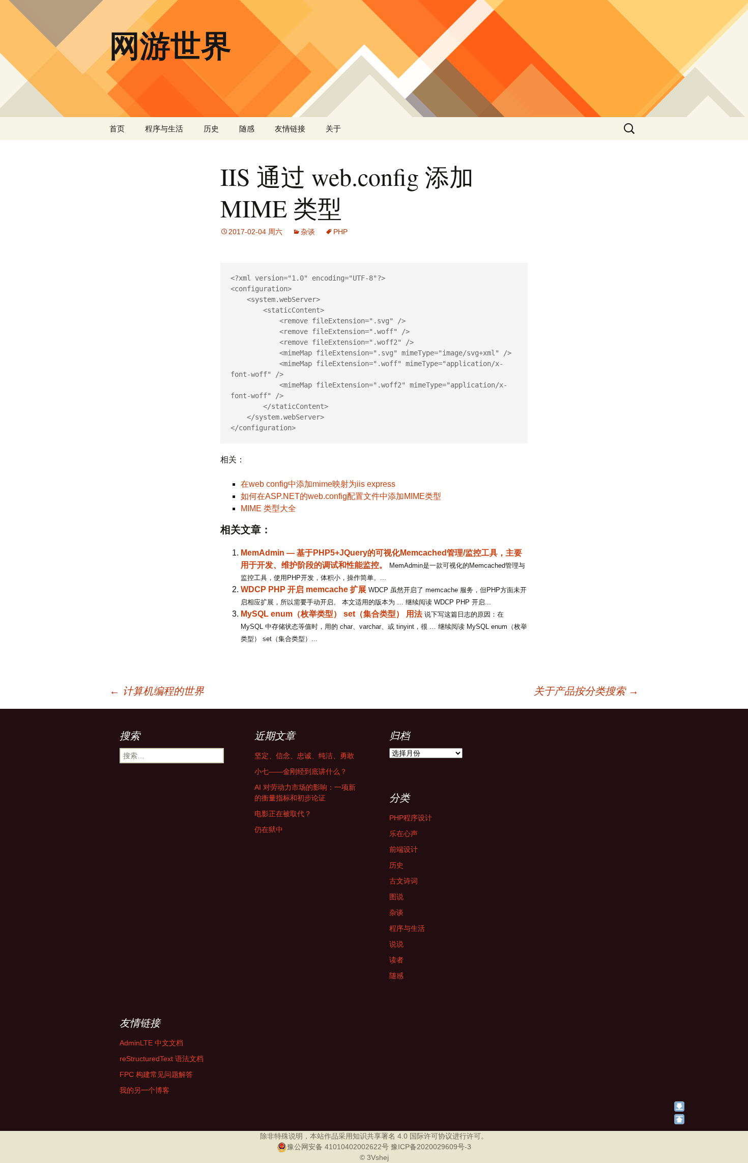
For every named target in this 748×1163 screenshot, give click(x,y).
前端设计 (403, 849)
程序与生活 (164, 128)
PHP (340, 232)
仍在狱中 (268, 829)
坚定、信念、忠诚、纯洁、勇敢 (304, 756)
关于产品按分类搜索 (586, 691)
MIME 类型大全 (268, 508)
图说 (396, 897)
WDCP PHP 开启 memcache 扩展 (303, 589)
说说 (396, 944)
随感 (246, 128)
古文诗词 (403, 881)
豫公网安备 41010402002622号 (338, 1147)
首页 (117, 128)
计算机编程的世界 (156, 691)
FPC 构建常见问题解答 (156, 1074)
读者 (396, 960)
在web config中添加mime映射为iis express (318, 484)
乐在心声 (403, 833)
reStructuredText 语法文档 (162, 1059)
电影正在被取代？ (282, 814)
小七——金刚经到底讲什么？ (300, 771)
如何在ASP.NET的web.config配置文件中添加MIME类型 (341, 496)
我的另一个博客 (144, 1090)
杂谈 (308, 232)
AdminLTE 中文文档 (151, 1043)
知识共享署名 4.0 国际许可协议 (402, 1136)
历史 (211, 128)
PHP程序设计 (410, 818)
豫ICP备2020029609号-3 (431, 1147)
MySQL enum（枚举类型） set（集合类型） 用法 (331, 614)
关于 (333, 128)
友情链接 (290, 128)
